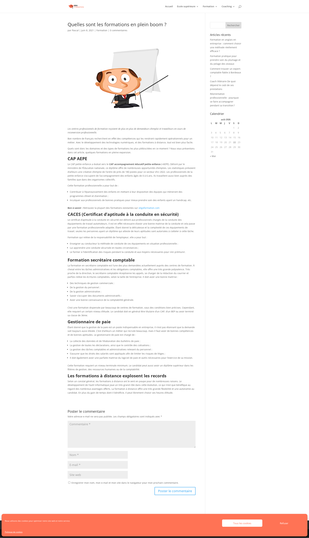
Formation (208, 6)
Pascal (75, 30)
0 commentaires (118, 30)
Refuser (284, 523)
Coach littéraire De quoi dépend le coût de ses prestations (223, 85)
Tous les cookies (242, 523)
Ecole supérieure (186, 6)
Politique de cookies (14, 532)
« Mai (213, 156)
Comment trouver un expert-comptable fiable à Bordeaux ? (225, 72)
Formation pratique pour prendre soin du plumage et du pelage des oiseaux (225, 60)
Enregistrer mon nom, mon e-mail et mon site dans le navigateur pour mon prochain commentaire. (125, 482)
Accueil (169, 6)
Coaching (227, 6)
